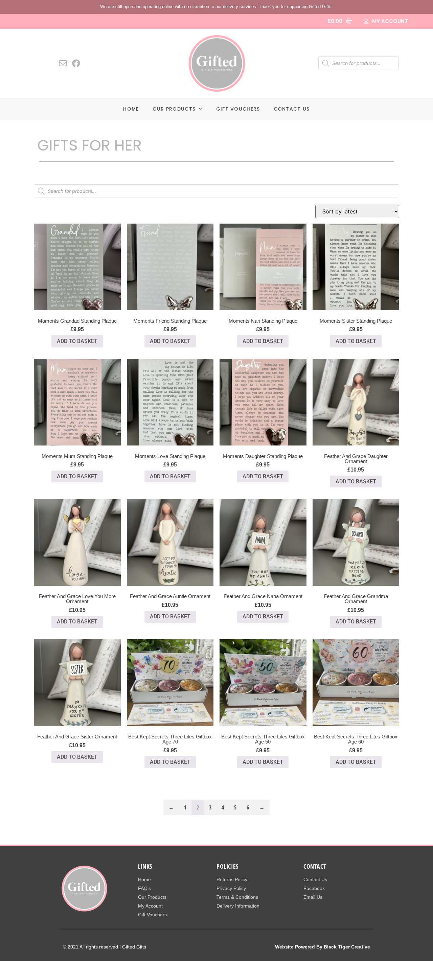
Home (131, 109)
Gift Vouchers (238, 109)
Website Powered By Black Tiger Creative (322, 946)
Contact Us (292, 109)
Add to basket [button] (77, 341)
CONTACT (314, 866)
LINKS (145, 866)
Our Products (174, 109)
